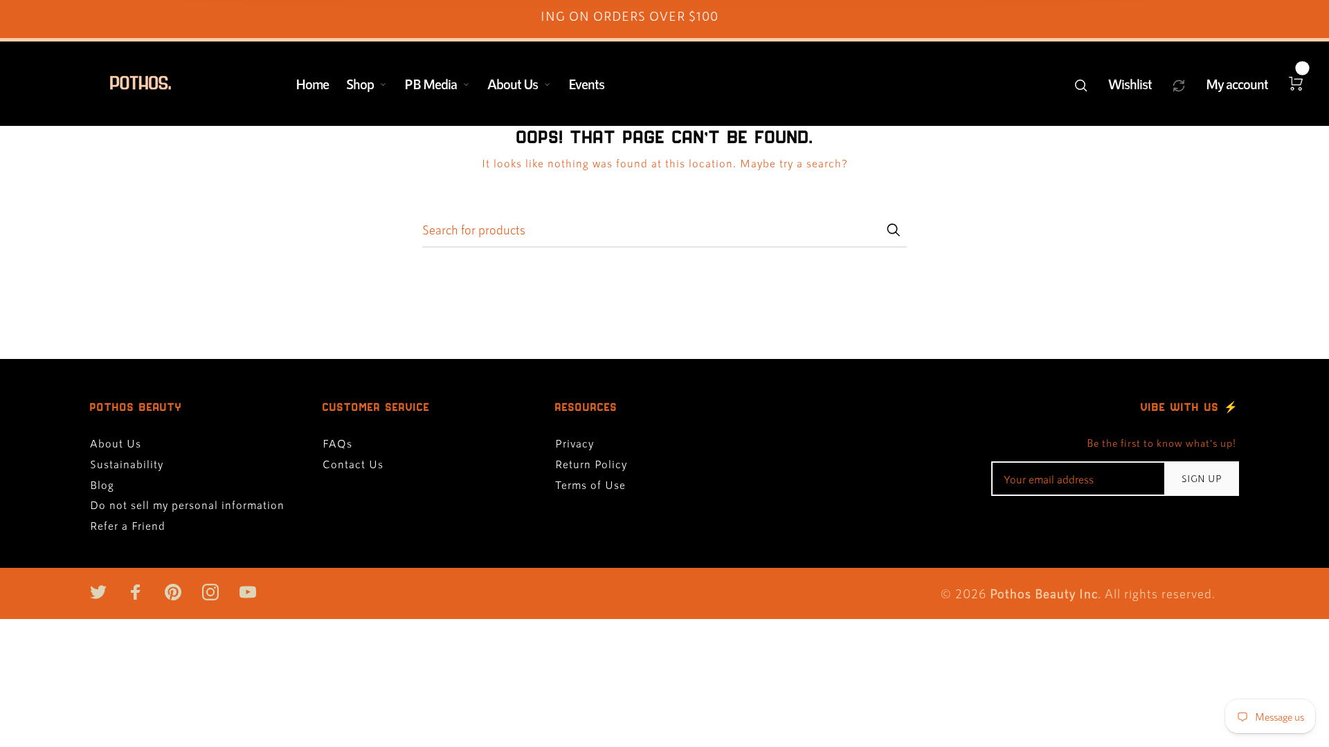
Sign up (1202, 478)
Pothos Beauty (136, 407)
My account (1237, 83)
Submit (893, 229)
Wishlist (1130, 83)
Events (586, 83)
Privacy (574, 443)
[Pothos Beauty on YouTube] (247, 592)
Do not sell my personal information (187, 504)
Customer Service (376, 407)
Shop (360, 83)
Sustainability (126, 463)
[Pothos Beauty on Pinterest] (173, 592)
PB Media (430, 83)
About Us (512, 83)
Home (312, 83)
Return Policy (591, 463)
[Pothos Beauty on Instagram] (210, 592)
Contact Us (353, 463)
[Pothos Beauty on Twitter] (98, 592)
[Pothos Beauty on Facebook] (135, 592)
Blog (102, 484)
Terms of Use (590, 484)
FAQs (337, 443)
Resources (586, 407)
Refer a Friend (127, 525)
